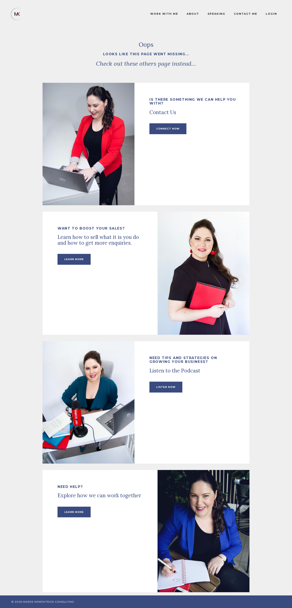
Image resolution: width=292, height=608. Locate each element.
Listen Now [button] (165, 386)
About (193, 13)
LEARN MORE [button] (74, 259)
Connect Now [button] (168, 128)
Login (271, 13)
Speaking (216, 13)
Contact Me (245, 13)
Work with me (164, 13)
